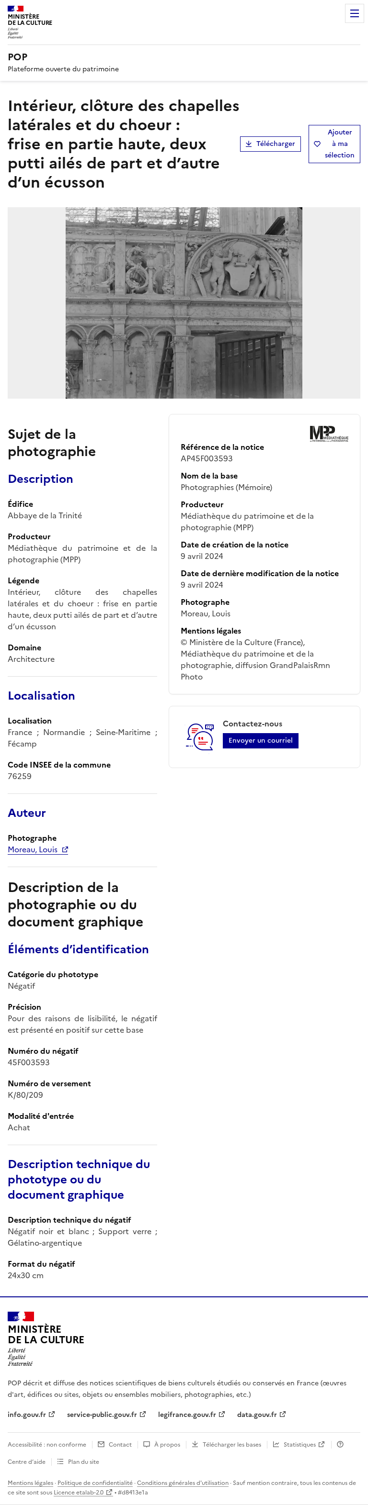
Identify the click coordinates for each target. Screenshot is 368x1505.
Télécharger (275, 144)
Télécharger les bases (232, 1444)
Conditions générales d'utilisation (183, 1483)
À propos (167, 1444)
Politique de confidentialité (95, 1483)
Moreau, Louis (33, 849)
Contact (120, 1444)
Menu (354, 13)
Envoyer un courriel (261, 741)
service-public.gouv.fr (102, 1415)
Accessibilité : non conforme (47, 1444)
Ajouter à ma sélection (340, 143)
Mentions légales (30, 1483)
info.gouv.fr (27, 1415)
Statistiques (300, 1444)
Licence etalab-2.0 (79, 1492)
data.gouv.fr (257, 1415)
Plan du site (83, 1462)
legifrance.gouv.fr (187, 1415)
